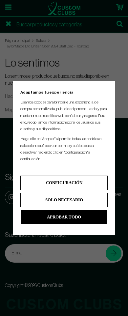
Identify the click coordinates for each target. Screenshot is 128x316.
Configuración (64, 182)
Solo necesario (64, 199)
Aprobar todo (64, 217)
